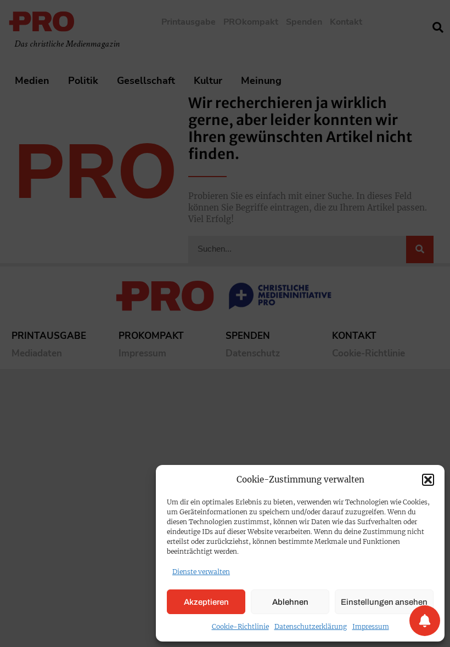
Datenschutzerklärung (310, 626)
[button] (428, 479)
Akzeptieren (206, 602)
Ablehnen (290, 602)
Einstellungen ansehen (384, 602)
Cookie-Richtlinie (240, 626)
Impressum (370, 626)
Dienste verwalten (201, 571)
